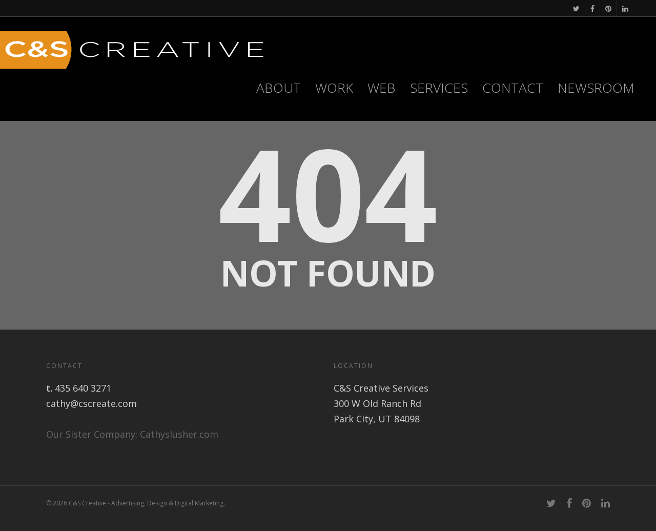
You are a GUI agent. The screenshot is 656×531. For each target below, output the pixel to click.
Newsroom (596, 87)
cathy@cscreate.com (91, 403)
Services (439, 87)
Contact (512, 87)
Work (334, 87)
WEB (381, 87)
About (278, 87)
